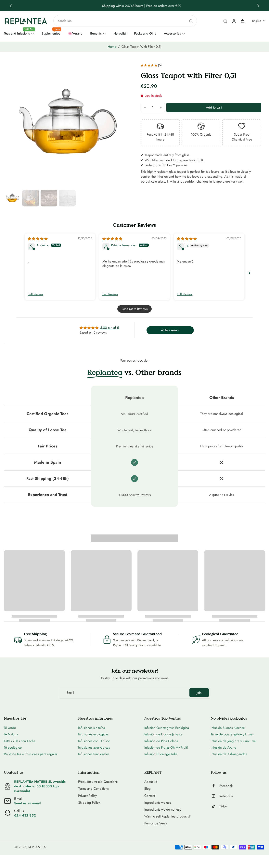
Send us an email (27, 803)
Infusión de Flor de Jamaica (163, 734)
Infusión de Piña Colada (161, 741)
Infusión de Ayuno (223, 747)
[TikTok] (215, 806)
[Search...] (191, 21)
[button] (213, 107)
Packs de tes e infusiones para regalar (30, 754)
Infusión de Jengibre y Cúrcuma (233, 741)
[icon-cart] (242, 21)
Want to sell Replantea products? (167, 816)
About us (150, 781)
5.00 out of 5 (109, 327)
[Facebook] (215, 785)
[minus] (145, 108)
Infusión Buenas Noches (228, 727)
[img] (38, 238)
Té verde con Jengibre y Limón (232, 734)
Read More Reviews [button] (134, 309)
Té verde (10, 727)
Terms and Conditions (93, 788)
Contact (149, 795)
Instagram (226, 796)
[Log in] (233, 21)
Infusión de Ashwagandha (229, 754)
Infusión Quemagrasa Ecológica (166, 727)
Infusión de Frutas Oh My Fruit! (166, 747)
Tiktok (223, 806)
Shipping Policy (89, 802)
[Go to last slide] (10, 5)
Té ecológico (13, 747)
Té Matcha (11, 734)
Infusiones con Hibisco (94, 741)
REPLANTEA (37, 847)
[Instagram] (215, 796)
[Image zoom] (66, 126)
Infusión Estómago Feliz (160, 754)
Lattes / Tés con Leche (19, 741)
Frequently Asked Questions (98, 781)
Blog (147, 788)
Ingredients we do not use (162, 809)
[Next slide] (258, 5)
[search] (225, 21)
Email (70, 692)
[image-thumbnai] (12, 198)
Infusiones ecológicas (93, 734)
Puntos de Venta (155, 823)
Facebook (226, 786)
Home (112, 46)
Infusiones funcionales (93, 754)
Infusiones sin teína (91, 727)
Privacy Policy (87, 795)
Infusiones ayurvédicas (94, 747)
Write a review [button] (170, 330)
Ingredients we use (157, 802)
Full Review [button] (35, 294)
